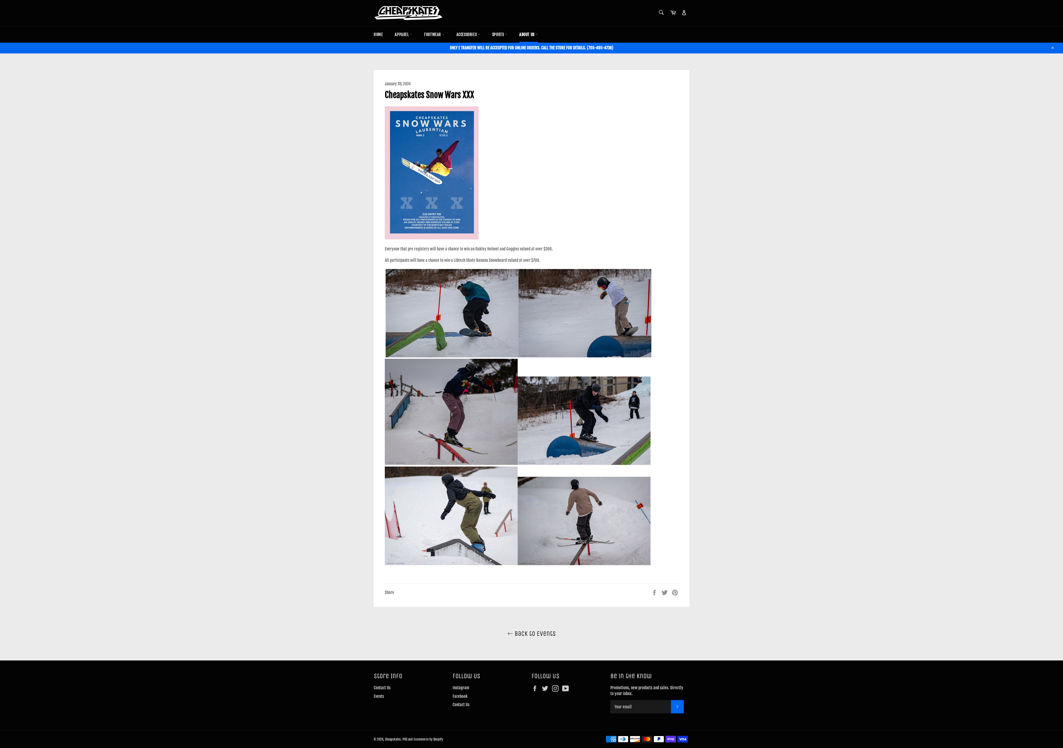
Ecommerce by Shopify (428, 739)
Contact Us (382, 687)
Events (379, 696)
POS (405, 739)
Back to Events (534, 633)
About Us (527, 34)
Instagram (461, 687)
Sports (498, 34)
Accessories (467, 34)
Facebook (460, 696)
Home (378, 34)
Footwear (433, 34)
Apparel (402, 34)
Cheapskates (393, 739)
